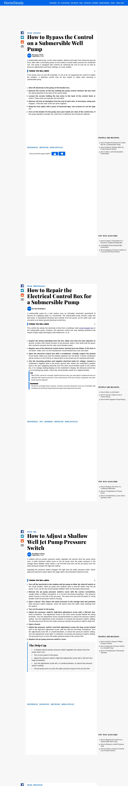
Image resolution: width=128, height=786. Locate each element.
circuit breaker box (86, 328)
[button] (22, 34)
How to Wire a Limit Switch (110, 392)
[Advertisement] (61, 131)
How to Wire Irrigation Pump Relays (113, 399)
